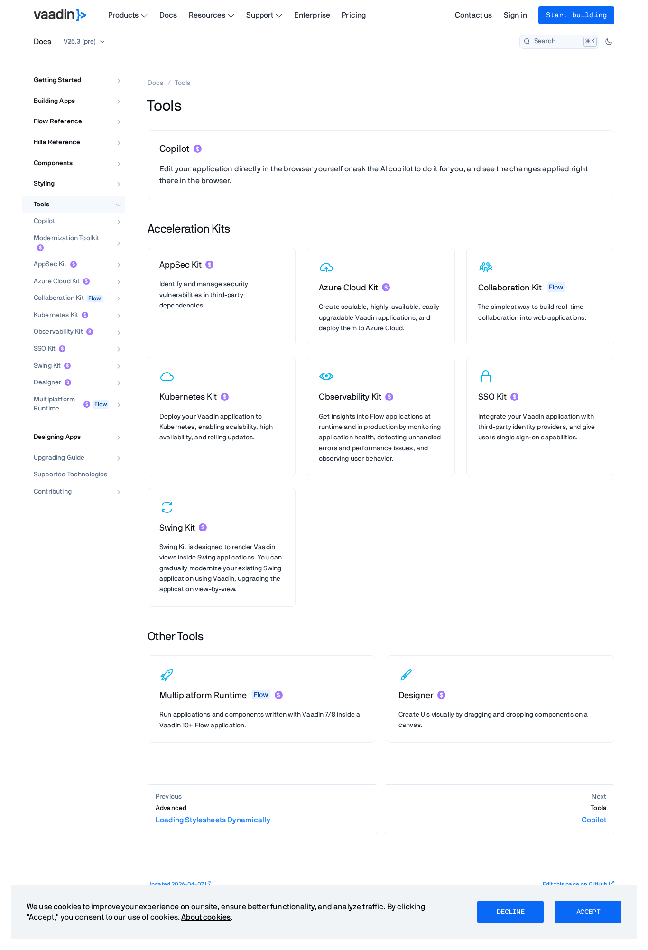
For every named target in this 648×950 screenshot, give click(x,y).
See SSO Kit (496, 455)
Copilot (44, 221)
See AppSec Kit (182, 323)
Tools (41, 204)
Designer (47, 383)
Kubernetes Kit (56, 315)
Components (53, 163)
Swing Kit (47, 366)
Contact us (473, 15)
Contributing (53, 491)
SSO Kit (45, 348)
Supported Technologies (71, 475)
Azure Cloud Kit (57, 281)
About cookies (206, 917)
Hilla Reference (57, 142)
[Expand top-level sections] (112, 70)
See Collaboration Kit (509, 335)
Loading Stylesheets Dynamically (213, 814)
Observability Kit (58, 332)
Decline (510, 912)
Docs (168, 15)
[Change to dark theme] (608, 41)
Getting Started (57, 80)
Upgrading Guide (59, 458)
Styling (44, 183)
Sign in (515, 15)
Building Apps (54, 101)
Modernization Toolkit (66, 238)
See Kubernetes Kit (188, 455)
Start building (576, 15)
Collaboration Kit (59, 298)
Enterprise (312, 15)
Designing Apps (57, 437)
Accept (588, 912)
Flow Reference (58, 122)
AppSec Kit (50, 264)
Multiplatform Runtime (54, 404)
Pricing (354, 15)
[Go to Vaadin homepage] (60, 15)
